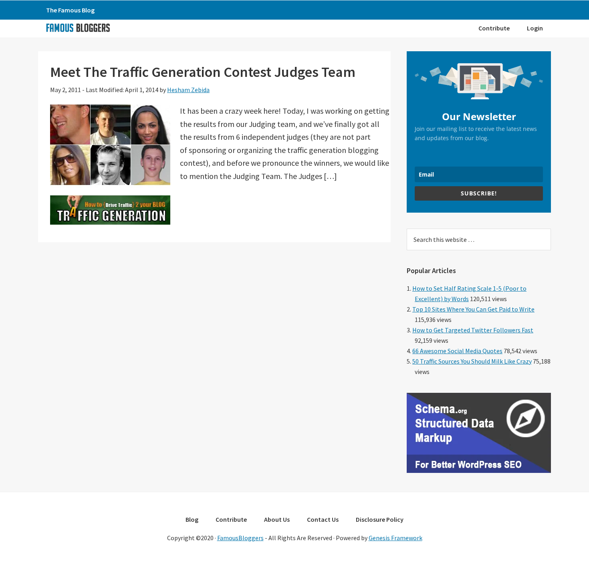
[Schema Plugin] (479, 470)
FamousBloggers (240, 538)
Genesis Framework (395, 538)
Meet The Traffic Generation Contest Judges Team (202, 72)
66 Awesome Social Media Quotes (457, 351)
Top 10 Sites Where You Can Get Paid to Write (473, 309)
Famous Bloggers (77, 27)
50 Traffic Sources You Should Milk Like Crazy (472, 361)
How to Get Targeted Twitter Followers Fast (472, 330)
